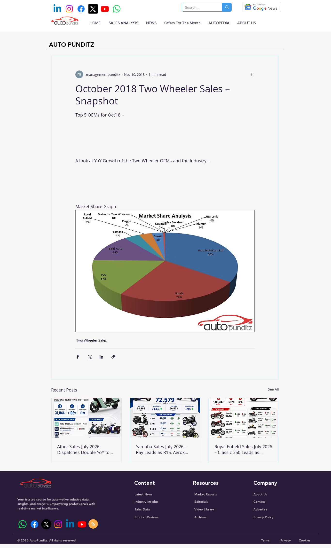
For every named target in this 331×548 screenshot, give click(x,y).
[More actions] (252, 74)
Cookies (304, 540)
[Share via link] (113, 356)
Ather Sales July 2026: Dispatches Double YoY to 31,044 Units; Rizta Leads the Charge (86, 449)
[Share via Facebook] (77, 356)
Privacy (285, 540)
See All (273, 389)
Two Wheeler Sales (91, 340)
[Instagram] (69, 9)
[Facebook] (81, 9)
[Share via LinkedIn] (101, 356)
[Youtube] (105, 9)
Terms (265, 540)
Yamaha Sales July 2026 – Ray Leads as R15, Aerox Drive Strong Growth (161, 449)
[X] (93, 9)
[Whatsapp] (116, 9)
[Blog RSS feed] (93, 524)
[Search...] (226, 7)
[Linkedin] (57, 9)
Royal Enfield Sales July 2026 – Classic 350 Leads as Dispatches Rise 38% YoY (243, 449)
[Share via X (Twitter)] (89, 356)
